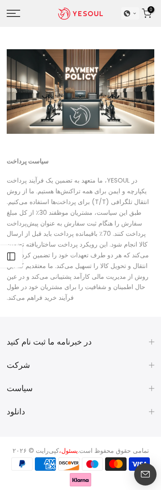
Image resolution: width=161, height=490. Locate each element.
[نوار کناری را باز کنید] (11, 256)
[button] (130, 13)
